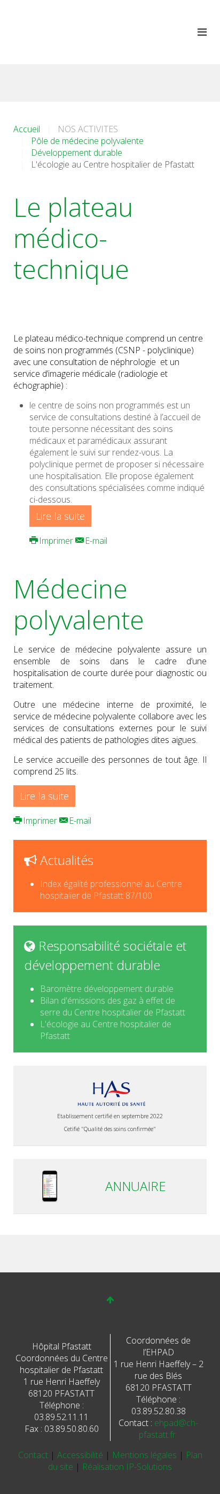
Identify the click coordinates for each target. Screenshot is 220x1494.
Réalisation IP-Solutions (127, 1467)
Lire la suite (60, 516)
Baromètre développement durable (107, 989)
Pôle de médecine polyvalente (87, 141)
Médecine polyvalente (78, 604)
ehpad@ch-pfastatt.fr (168, 1428)
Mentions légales (145, 1455)
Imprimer (56, 541)
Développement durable (76, 152)
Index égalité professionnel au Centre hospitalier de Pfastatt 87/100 (111, 889)
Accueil (26, 129)
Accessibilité (81, 1455)
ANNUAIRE (135, 1186)
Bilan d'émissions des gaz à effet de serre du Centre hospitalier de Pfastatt (112, 1006)
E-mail (95, 541)
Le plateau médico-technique (73, 237)
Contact (34, 1455)
